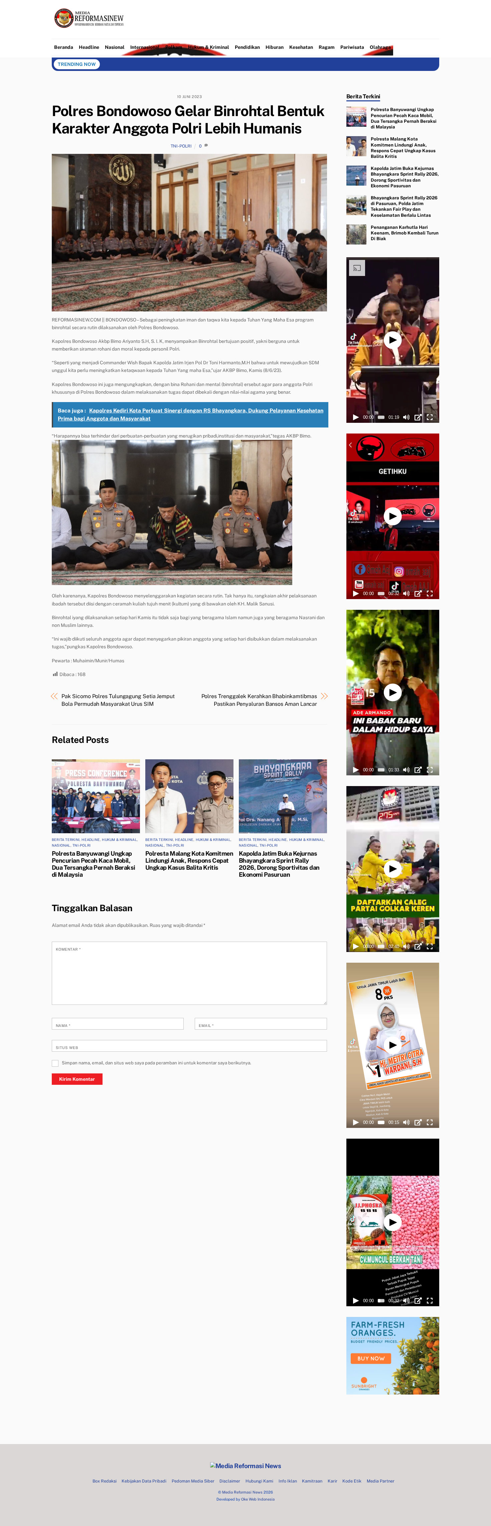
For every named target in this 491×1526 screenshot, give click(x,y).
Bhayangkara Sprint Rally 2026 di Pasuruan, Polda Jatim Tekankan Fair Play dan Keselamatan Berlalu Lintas (404, 206)
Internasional (145, 47)
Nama (63, 1025)
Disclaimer (229, 1481)
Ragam (327, 47)
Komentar (68, 949)
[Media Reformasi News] (90, 33)
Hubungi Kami (259, 1481)
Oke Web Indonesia (258, 1499)
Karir (332, 1481)
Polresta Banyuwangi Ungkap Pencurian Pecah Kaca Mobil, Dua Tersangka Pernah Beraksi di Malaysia (93, 864)
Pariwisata (352, 47)
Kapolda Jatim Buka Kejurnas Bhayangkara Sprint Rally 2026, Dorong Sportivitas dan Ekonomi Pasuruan (279, 864)
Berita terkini (65, 840)
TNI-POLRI (181, 146)
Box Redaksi (105, 1481)
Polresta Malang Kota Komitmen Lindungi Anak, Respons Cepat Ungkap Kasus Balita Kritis (189, 860)
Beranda (63, 47)
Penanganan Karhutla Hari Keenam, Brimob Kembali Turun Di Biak (405, 233)
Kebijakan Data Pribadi (144, 1481)
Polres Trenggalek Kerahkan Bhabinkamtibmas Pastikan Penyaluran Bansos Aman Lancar (259, 700)
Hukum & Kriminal (208, 47)
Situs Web (67, 1047)
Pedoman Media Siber (193, 1481)
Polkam (173, 47)
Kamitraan (312, 1481)
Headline (89, 47)
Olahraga (380, 47)
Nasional (115, 47)
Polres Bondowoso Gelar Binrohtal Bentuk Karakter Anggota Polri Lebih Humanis (188, 119)
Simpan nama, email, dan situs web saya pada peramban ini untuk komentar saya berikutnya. (156, 1062)
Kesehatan (301, 47)
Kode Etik (351, 1481)
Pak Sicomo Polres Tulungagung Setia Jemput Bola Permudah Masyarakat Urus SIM (118, 700)
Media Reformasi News (242, 1492)
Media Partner (380, 1481)
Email (206, 1025)
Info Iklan (288, 1481)
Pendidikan (247, 47)
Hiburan (275, 47)
